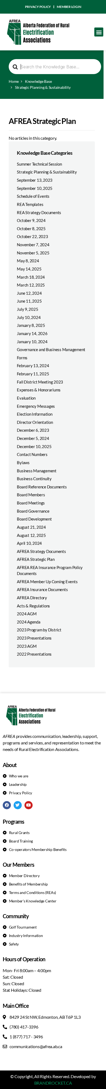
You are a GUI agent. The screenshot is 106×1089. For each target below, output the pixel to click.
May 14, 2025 (29, 268)
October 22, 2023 (32, 236)
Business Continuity (34, 478)
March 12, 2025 (31, 284)
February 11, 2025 (33, 373)
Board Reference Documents (42, 486)
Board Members (31, 494)
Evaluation (26, 398)
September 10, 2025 (34, 188)
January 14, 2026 (32, 333)
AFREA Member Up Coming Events (47, 581)
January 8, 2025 (31, 325)
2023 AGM (26, 646)
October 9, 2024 (31, 220)
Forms (22, 357)
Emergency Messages (36, 406)
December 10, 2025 (34, 446)
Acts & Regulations (33, 605)
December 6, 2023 (33, 430)
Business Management (36, 470)
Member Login (69, 7)
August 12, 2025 (31, 535)
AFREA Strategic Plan (35, 559)
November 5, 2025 (33, 252)
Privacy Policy (38, 7)
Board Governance (33, 511)
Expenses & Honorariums (39, 389)
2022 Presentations (34, 654)
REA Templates (30, 204)
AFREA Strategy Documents (41, 551)
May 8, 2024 (28, 260)
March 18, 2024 (31, 277)
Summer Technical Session (39, 164)
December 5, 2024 (33, 438)
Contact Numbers (32, 454)
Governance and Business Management (51, 349)
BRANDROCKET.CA (53, 1082)
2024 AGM (26, 613)
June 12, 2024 (29, 293)
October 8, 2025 (31, 228)
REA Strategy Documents (39, 212)
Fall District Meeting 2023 (40, 381)
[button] (98, 32)
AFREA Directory (32, 597)
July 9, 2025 (27, 309)
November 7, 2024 (33, 244)
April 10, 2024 (29, 543)
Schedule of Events (33, 196)
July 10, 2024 (28, 317)
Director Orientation (35, 422)
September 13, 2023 (34, 180)
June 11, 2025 (29, 301)
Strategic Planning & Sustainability (47, 171)
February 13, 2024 (33, 365)
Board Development (34, 518)
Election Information (34, 414)
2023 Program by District (39, 629)
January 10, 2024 (32, 341)
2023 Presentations (34, 637)
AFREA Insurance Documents (42, 589)
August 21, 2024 (31, 527)
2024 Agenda (28, 621)
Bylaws (23, 462)
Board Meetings (31, 502)
